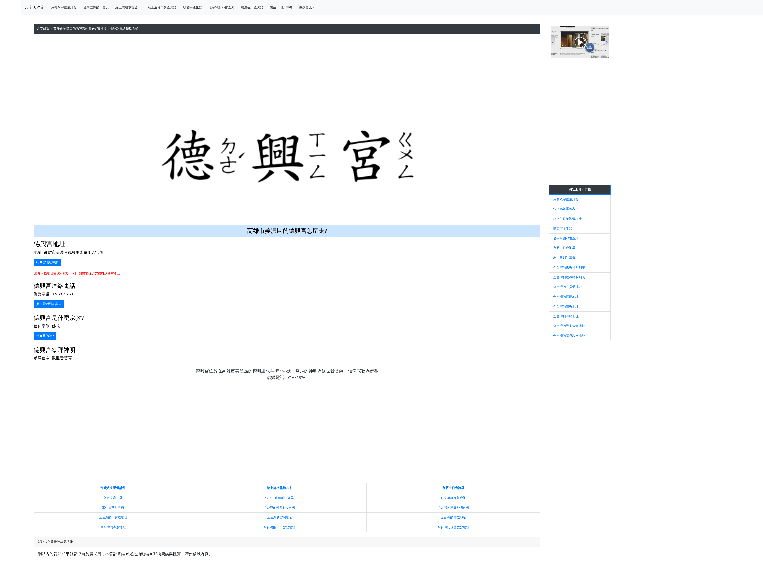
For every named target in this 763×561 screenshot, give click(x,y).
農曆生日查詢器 (252, 7)
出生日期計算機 (281, 7)
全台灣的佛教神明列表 (279, 507)
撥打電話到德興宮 (49, 304)
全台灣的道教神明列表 (453, 507)
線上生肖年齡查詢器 (162, 7)
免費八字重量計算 (63, 7)
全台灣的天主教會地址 (279, 527)
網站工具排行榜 (580, 189)
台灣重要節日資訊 (96, 7)
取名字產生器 (192, 7)
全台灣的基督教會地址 (453, 527)
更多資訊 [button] (305, 7)
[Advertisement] (287, 62)
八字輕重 (43, 28)
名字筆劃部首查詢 (221, 7)
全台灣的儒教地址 (453, 517)
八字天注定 (35, 7)
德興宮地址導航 (47, 262)
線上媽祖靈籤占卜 (128, 7)
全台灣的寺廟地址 (113, 527)
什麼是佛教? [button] (45, 336)
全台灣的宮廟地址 (279, 517)
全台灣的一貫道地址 (113, 517)
